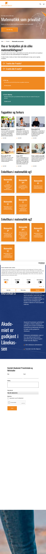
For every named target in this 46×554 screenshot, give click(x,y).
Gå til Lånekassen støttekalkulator (33, 344)
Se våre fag (10, 29)
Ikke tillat (8, 290)
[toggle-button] (44, 4)
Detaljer (40, 286)
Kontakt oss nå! (7, 101)
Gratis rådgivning (8, 94)
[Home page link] (6, 4)
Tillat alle (37, 290)
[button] (23, 63)
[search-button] (40, 4)
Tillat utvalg (23, 290)
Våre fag (6, 80)
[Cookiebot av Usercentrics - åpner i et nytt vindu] (39, 263)
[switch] (17, 282)
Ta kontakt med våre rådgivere (33, 349)
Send (12, 408)
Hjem (2, 41)
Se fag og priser (7, 85)
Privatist (7, 41)
